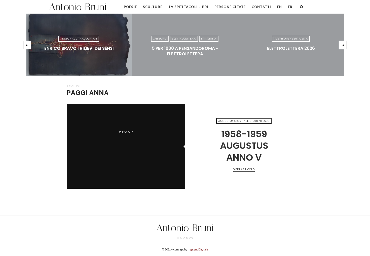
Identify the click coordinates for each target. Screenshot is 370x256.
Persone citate (230, 7)
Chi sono (160, 38)
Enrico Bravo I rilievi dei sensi (79, 48)
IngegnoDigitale (198, 249)
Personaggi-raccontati (78, 38)
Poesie (130, 7)
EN (279, 7)
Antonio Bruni (78, 7)
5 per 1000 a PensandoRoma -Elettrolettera (185, 51)
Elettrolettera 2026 (291, 48)
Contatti (261, 7)
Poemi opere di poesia (291, 38)
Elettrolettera (184, 38)
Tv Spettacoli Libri (188, 7)
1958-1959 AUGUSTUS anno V (126, 146)
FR (290, 7)
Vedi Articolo (79, 56)
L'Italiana (208, 38)
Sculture (152, 7)
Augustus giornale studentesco (244, 120)
